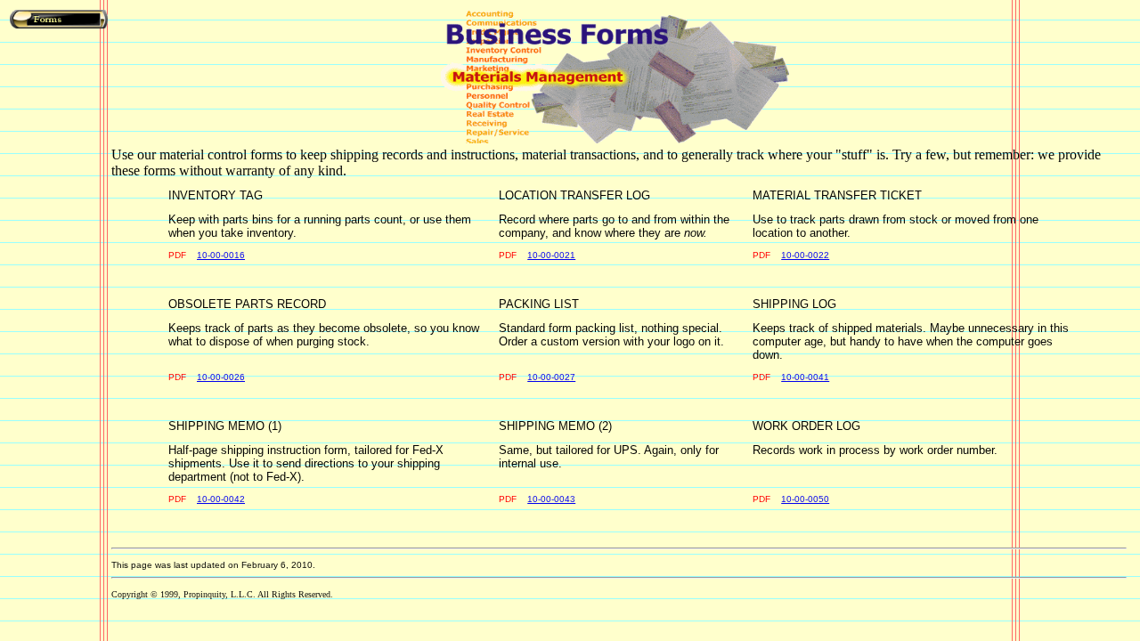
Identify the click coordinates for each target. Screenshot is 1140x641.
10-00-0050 (805, 499)
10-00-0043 (551, 499)
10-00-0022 (805, 255)
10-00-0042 (221, 499)
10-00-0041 (805, 377)
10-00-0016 (221, 255)
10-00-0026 (221, 377)
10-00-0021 (551, 255)
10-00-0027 (551, 377)
